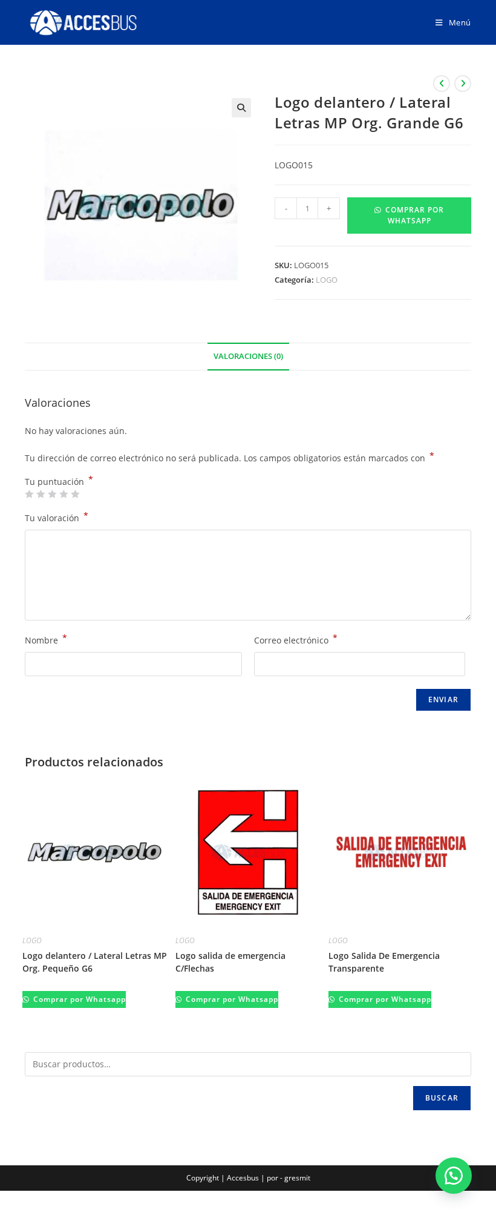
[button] (241, 107)
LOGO (327, 279)
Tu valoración (56, 517)
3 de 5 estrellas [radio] (52, 494)
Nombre (46, 639)
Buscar (441, 1098)
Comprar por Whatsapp (414, 215)
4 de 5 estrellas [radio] (63, 494)
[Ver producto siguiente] (462, 83)
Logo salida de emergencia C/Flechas (230, 962)
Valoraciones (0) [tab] (248, 356)
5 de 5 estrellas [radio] (75, 494)
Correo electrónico (296, 639)
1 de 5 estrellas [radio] (29, 494)
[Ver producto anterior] (441, 83)
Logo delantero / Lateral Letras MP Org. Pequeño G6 (94, 962)
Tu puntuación (59, 482)
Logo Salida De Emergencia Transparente (384, 962)
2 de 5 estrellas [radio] (40, 494)
